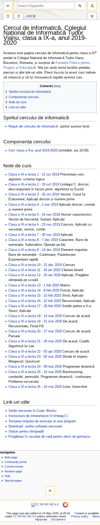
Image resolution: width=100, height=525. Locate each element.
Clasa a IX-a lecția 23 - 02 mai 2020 (35, 356)
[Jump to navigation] (7, 5)
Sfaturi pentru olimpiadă (26, 431)
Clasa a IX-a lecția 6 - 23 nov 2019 (34, 224)
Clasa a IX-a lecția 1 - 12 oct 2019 (33, 174)
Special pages (13, 480)
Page (8, 17)
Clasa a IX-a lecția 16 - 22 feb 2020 (34, 301)
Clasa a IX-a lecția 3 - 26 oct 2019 (33, 194)
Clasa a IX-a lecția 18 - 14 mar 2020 (35, 316)
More (29, 15)
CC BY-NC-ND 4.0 (24, 516)
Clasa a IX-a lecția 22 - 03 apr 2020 (34, 351)
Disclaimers (58, 519)
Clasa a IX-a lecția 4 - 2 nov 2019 (33, 204)
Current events (14, 466)
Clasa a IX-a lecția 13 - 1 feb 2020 (33, 285)
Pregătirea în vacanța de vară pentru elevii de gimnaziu (49, 436)
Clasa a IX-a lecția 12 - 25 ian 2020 (34, 275)
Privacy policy (79, 516)
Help (7, 475)
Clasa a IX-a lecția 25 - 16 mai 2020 (35, 372)
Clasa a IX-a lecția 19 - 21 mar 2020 (35, 321)
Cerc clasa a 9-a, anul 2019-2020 (32, 150)
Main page (11, 457)
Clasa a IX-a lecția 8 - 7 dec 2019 (33, 240)
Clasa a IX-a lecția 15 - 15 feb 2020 (34, 295)
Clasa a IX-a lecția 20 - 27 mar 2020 (35, 331)
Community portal (15, 461)
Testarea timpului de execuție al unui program (42, 421)
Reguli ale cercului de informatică (33, 126)
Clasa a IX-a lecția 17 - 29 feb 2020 (34, 306)
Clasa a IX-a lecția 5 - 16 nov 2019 (34, 214)
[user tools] (92, 5)
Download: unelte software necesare (35, 426)
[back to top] (50, 490)
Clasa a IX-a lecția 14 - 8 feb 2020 (33, 290)
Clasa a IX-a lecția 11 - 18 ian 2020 (34, 270)
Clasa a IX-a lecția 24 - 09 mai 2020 (35, 366)
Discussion (18, 17)
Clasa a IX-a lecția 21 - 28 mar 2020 (35, 341)
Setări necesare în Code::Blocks (32, 411)
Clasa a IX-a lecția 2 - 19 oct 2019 (33, 184)
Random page (13, 471)
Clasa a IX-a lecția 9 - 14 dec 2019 (34, 250)
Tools (92, 17)
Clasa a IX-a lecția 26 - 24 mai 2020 (35, 387)
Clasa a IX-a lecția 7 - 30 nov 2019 (34, 235)
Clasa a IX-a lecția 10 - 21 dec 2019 (35, 265)
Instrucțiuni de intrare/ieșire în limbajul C (38, 416)
